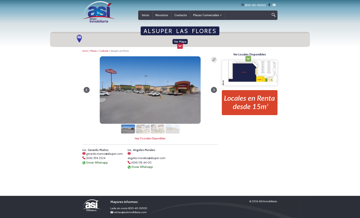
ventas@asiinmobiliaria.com (130, 212)
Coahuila (103, 50)
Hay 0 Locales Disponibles (150, 138)
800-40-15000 (255, 5)
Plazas (93, 50)
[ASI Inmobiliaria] (98, 11)
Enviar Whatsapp (97, 162)
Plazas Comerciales (206, 15)
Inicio (85, 50)
